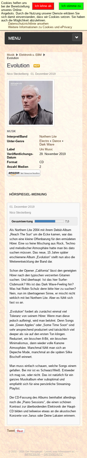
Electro (44, 141)
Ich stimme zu (71, 6)
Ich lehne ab (43, 6)
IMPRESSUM (32, 454)
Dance (56, 141)
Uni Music (46, 149)
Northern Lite (48, 136)
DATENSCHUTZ (53, 454)
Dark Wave (46, 144)
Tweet (11, 430)
